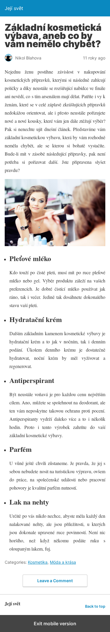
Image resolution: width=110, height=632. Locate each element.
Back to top (95, 606)
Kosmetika (38, 562)
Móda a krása (63, 562)
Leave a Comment (55, 580)
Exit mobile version (55, 623)
